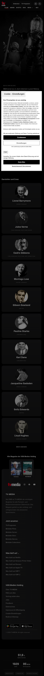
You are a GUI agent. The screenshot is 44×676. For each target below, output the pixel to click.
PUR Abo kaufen (21, 162)
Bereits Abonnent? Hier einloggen (21, 166)
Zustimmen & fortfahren (21, 137)
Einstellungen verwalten (21, 143)
